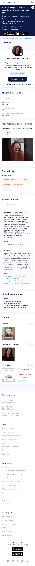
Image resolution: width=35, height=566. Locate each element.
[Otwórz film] (21, 54)
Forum (3, 496)
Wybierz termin (19, 79)
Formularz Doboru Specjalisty (10, 481)
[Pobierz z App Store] (22, 34)
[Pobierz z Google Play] (9, 34)
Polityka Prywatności (7, 432)
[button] (33, 53)
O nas (3, 443)
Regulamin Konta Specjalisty (10, 435)
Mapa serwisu (5, 454)
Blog (2, 492)
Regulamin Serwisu (7, 428)
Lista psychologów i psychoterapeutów (13, 470)
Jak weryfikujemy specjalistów (10, 446)
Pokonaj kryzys (6, 504)
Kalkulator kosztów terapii (9, 489)
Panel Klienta (5, 467)
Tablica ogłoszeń (6, 535)
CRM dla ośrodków (7, 520)
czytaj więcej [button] (6, 134)
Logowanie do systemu (8, 524)
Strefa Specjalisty (6, 516)
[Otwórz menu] (32, 2)
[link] (6, 42)
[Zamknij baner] (32, 7)
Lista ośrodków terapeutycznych (11, 474)
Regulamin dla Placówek (9, 439)
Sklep (3, 500)
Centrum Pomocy (6, 478)
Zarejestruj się (5, 531)
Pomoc (3, 450)
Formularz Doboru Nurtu (8, 485)
